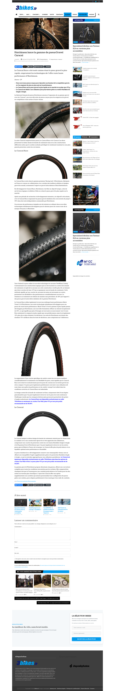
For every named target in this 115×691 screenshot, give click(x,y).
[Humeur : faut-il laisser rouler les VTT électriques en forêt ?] (77, 143)
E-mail (16, 547)
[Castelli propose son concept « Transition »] (77, 69)
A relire (91, 14)
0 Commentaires (43, 59)
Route (52, 14)
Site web (16, 553)
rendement (46, 61)
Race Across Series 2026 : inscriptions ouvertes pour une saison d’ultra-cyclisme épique (24, 590)
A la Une (75, 42)
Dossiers (45, 14)
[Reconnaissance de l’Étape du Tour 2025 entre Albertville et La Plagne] (77, 159)
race (40, 61)
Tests (21, 14)
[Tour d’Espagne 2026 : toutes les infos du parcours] (77, 126)
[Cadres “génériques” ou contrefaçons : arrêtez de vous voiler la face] (77, 151)
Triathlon (59, 14)
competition (23, 61)
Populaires (77, 137)
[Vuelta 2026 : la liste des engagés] (77, 118)
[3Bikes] (27, 662)
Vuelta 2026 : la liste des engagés (91, 117)
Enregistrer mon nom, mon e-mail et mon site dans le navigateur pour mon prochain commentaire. (40, 558)
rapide (42, 61)
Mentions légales (61, 688)
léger (35, 61)
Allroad (67, 14)
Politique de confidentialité (73, 688)
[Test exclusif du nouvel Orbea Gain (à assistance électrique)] (77, 175)
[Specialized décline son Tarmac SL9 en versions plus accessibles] (86, 33)
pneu (37, 61)
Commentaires (94, 137)
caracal (18, 61)
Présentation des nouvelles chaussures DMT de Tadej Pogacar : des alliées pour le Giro (37, 598)
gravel (27, 61)
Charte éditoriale (85, 688)
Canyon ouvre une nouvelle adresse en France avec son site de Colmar (91, 94)
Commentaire (18, 526)
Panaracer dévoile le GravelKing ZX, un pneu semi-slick (42, 590)
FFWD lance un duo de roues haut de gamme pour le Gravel (60, 590)
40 (16, 61)
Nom (16, 542)
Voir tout (96, 20)
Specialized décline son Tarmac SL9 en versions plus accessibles (86, 48)
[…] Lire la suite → (85, 62)
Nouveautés (83, 14)
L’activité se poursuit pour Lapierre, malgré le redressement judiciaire (91, 77)
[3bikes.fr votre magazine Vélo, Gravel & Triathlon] (16, 14)
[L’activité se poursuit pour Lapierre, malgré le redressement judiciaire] (77, 77)
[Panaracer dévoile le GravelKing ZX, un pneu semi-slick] (42, 581)
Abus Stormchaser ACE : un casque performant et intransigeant (53, 602)
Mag (27, 14)
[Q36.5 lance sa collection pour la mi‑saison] (77, 85)
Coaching (36, 14)
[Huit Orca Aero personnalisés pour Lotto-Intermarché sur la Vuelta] (77, 110)
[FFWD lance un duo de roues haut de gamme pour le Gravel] (60, 581)
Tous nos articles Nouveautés (26, 481)
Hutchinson (31, 61)
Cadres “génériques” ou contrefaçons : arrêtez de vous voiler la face (90, 151)
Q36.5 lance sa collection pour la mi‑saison (63, 509)
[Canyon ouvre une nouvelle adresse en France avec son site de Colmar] (77, 94)
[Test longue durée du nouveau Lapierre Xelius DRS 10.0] (77, 167)
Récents (85, 137)
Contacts (92, 688)
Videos (75, 14)
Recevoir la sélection (86, 639)
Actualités (81, 42)
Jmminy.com (53, 688)
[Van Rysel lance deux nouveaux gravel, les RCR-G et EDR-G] (77, 102)
